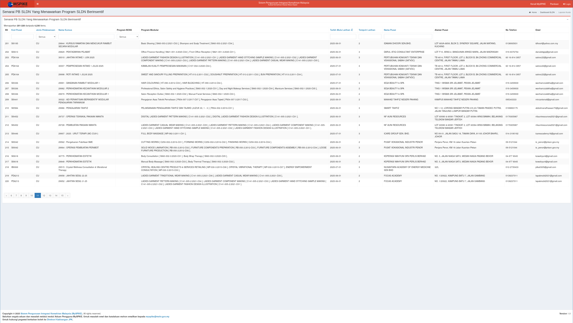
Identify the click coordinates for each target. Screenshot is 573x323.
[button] (37, 4)
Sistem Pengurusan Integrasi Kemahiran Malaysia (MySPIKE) (51, 313)
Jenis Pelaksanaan (45, 29)
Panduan (554, 3)
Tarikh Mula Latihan (340, 29)
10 (31, 195)
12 (44, 195)
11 (38, 195)
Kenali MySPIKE (538, 3)
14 (56, 195)
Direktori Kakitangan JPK (60, 319)
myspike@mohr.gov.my (157, 316)
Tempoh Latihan (367, 29)
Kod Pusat (16, 29)
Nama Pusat (390, 29)
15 (62, 195)
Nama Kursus (65, 29)
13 (50, 195)
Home (534, 12)
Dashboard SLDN (547, 12)
